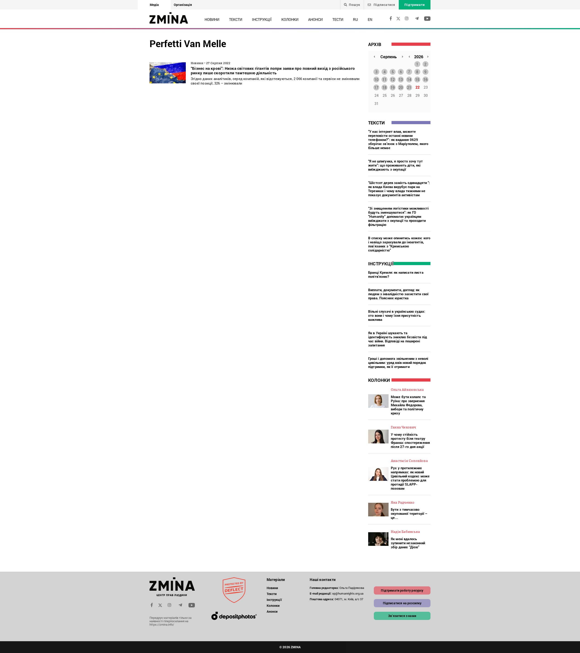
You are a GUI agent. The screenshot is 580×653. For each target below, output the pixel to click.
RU (355, 19)
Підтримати (414, 4)
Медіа (154, 4)
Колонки (289, 19)
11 (384, 79)
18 (384, 87)
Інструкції (262, 19)
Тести (337, 19)
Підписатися (384, 4)
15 (417, 79)
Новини (212, 19)
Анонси (315, 19)
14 (409, 79)
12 (393, 79)
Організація (183, 4)
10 (376, 79)
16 (425, 79)
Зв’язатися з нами (402, 616)
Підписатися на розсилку (402, 603)
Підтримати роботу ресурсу (402, 590)
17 (376, 87)
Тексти (235, 19)
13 (401, 79)
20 (401, 87)
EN (370, 19)
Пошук (354, 5)
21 (409, 87)
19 (393, 87)
